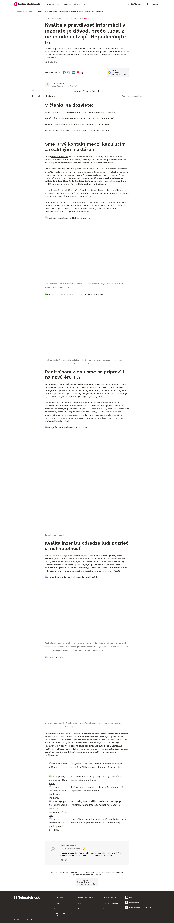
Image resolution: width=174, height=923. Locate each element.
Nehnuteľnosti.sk (59, 156)
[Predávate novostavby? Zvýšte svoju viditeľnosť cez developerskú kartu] (58, 780)
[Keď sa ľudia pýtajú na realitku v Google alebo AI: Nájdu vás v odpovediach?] (58, 792)
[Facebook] (64, 72)
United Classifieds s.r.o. (34, 920)
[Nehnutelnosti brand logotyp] (27, 4)
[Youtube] (78, 72)
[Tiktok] (82, 72)
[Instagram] (68, 72)
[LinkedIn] (73, 72)
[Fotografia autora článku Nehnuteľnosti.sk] (47, 84)
